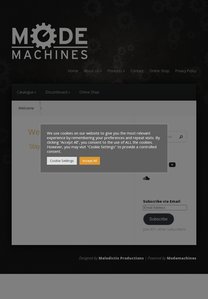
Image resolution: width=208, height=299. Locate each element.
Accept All (89, 160)
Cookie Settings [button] (62, 160)
